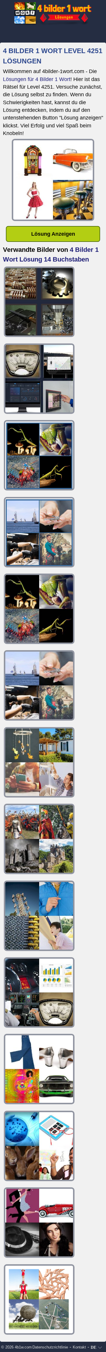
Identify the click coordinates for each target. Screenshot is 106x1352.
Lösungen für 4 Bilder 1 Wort (36, 79)
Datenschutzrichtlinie (50, 1347)
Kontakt (79, 1347)
